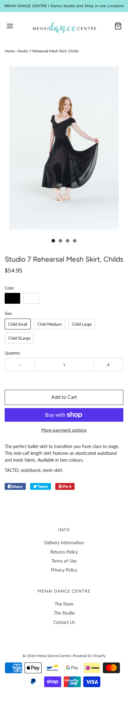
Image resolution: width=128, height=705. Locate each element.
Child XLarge (19, 338)
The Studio (64, 613)
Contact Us (64, 622)
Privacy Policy (64, 569)
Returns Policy (64, 552)
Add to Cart (64, 397)
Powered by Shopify (89, 655)
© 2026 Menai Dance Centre (46, 655)
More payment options (64, 430)
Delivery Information (64, 542)
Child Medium (49, 324)
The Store (64, 604)
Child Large (82, 324)
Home (10, 51)
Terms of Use (64, 561)
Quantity (12, 353)
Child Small (17, 324)
